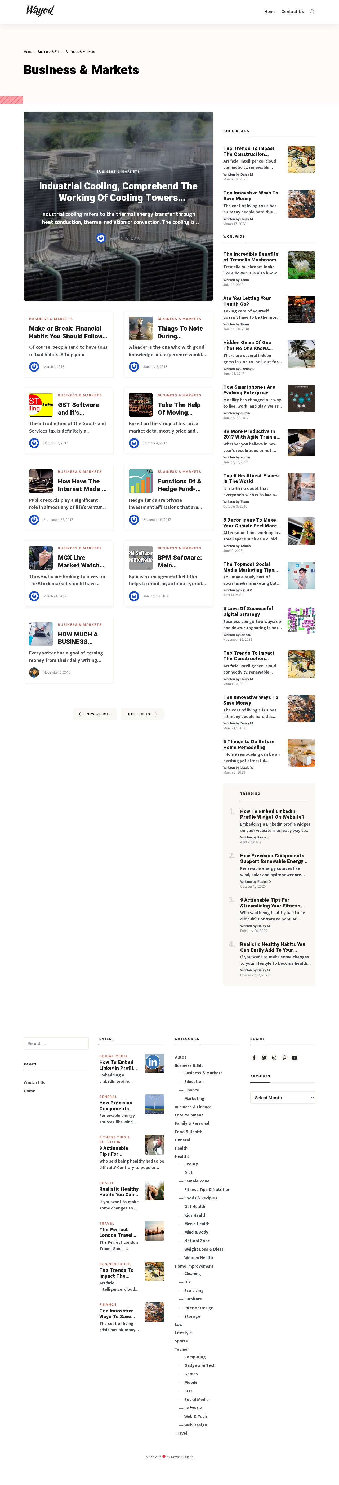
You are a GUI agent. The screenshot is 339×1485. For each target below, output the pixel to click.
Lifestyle (183, 1332)
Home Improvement (194, 1266)
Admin (245, 546)
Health (107, 1183)
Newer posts (99, 714)
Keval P (246, 590)
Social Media (113, 1056)
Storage (192, 1316)
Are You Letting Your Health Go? (247, 301)
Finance (108, 1305)
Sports (181, 1341)
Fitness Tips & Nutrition (207, 1189)
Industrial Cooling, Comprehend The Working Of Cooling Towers (118, 192)
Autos (180, 1057)
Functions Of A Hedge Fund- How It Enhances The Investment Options (182, 485)
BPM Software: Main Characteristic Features (180, 562)
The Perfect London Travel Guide (115, 1232)
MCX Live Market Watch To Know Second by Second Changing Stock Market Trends (82, 562)
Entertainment (189, 1115)
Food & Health (188, 1131)
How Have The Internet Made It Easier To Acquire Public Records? (82, 485)
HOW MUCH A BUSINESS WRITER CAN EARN (78, 638)
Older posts (138, 714)
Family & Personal (192, 1123)
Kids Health (195, 1215)
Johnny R (247, 369)
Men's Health (196, 1224)
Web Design (195, 1425)
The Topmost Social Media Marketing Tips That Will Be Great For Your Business (249, 567)
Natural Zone (197, 1240)
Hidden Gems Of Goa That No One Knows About (247, 345)
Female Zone (196, 1181)
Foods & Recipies (200, 1198)
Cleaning (192, 1273)
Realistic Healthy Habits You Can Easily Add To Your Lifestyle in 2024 (272, 947)
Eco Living (194, 1290)
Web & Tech (195, 1416)
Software (193, 1408)
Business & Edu (115, 1264)
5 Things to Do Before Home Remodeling (249, 744)
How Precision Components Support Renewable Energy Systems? (272, 858)
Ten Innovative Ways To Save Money (250, 196)
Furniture (193, 1299)
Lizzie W (246, 768)
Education (194, 1081)
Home (270, 11)
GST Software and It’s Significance (78, 409)
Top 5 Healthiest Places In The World (251, 478)
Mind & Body (196, 1232)
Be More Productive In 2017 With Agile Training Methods (251, 434)
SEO (188, 1391)
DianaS (245, 635)
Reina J (263, 837)
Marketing (194, 1098)
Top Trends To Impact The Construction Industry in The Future (249, 151)
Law (178, 1324)
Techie (181, 1349)
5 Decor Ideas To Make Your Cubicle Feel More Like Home (250, 523)
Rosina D (264, 882)
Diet (188, 1172)
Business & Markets (118, 171)
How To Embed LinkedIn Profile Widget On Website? (272, 814)
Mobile (190, 1382)
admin (245, 413)
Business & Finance (193, 1107)
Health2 (182, 1156)
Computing (195, 1357)
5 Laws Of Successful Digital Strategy (248, 611)
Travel (107, 1223)
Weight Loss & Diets (204, 1249)
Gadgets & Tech (199, 1365)
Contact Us (292, 11)
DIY (187, 1282)
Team (244, 280)
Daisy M (246, 174)
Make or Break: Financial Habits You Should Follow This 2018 (65, 332)
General (108, 1097)
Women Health (198, 1257)
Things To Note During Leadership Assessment (180, 332)
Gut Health (194, 1206)
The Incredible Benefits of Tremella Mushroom (250, 257)
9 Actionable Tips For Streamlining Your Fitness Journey (270, 903)
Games (191, 1374)
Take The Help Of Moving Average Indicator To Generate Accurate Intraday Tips (179, 409)
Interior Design (198, 1308)
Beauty (191, 1164)
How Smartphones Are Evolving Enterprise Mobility (249, 390)
